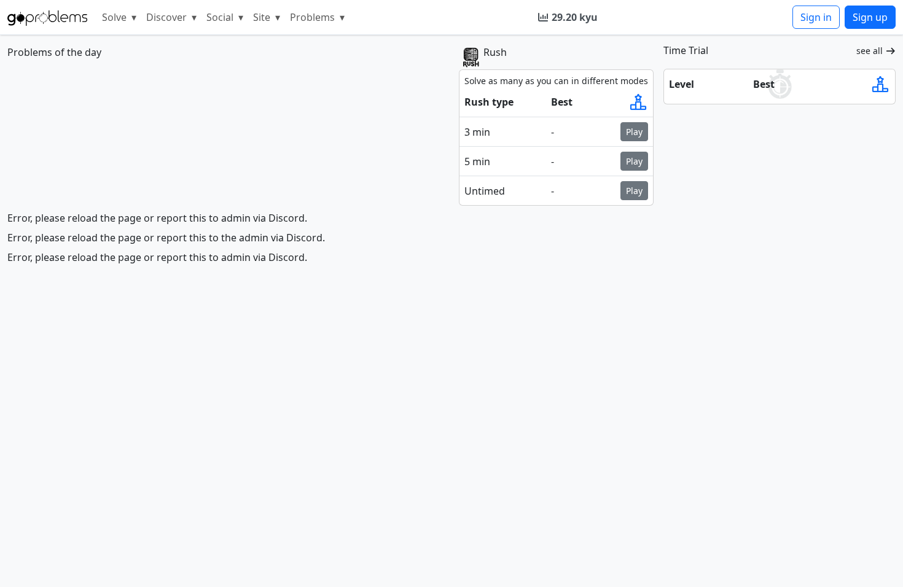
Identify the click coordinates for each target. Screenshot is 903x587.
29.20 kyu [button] (575, 17)
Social (224, 17)
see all (869, 50)
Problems (317, 17)
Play (634, 132)
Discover (171, 17)
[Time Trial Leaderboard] (880, 84)
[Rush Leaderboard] (638, 102)
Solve (119, 17)
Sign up (870, 17)
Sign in (816, 17)
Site (266, 17)
